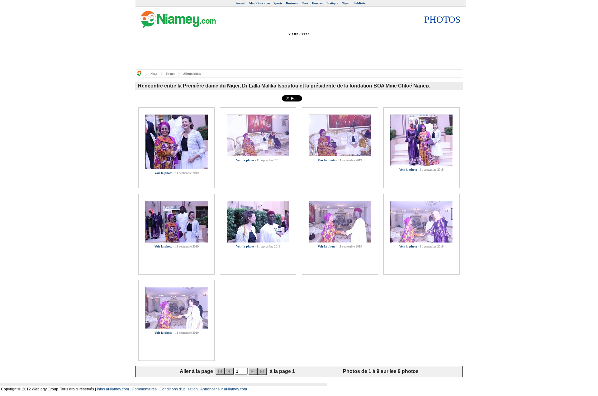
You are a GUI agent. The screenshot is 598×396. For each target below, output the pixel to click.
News (304, 3)
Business (292, 3)
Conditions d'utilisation (178, 389)
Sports (277, 3)
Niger (346, 3)
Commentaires (144, 389)
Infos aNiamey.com (113, 389)
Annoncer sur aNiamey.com (223, 389)
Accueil (240, 3)
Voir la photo (163, 173)
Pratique (332, 3)
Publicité (359, 3)
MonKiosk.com (259, 3)
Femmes (317, 3)
